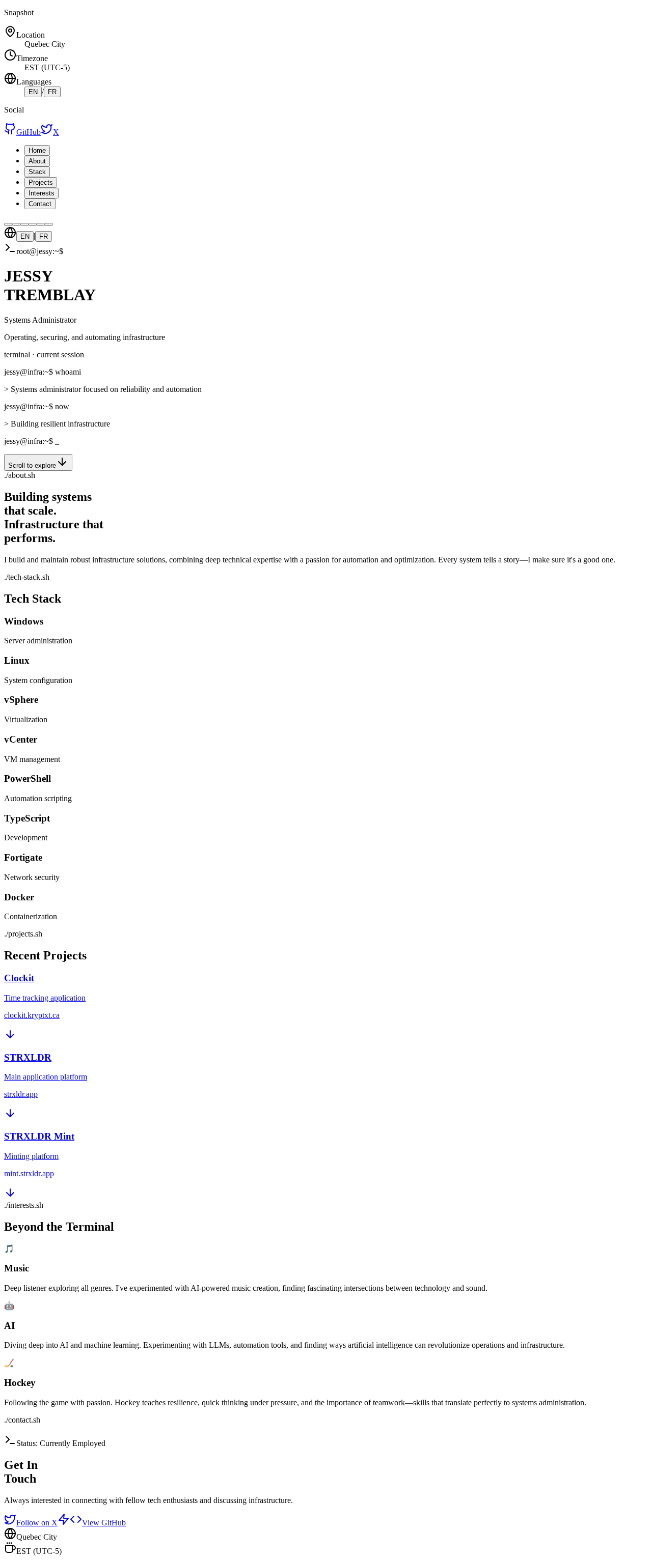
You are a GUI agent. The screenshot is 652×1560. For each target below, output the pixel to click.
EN (33, 92)
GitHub (28, 132)
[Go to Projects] (33, 224)
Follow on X (37, 1522)
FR (52, 92)
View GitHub (104, 1522)
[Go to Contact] (49, 224)
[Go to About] (16, 224)
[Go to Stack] (24, 224)
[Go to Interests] (41, 224)
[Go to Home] (8, 224)
